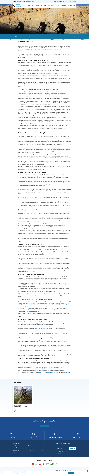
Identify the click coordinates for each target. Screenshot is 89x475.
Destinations (17, 36)
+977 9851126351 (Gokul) (33, 437)
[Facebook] (57, 453)
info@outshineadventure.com (55, 437)
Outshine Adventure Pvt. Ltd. (62, 470)
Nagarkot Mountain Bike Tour (20, 406)
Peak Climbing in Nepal (64, 326)
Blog (14, 452)
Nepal (21, 36)
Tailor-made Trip (16, 450)
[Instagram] (61, 453)
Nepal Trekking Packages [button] (49, 5)
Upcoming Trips (15, 447)
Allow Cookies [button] (71, 473)
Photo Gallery (30, 447)
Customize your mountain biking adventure (46, 372)
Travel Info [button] (58, 5)
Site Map (29, 452)
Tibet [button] (33, 5)
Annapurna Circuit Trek (56, 289)
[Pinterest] (65, 453)
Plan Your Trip (43, 426)
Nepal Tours (37, 331)
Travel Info (43, 445)
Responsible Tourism (26, 236)
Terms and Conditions (31, 450)
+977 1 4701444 (11, 437)
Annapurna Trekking (27, 308)
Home (13, 36)
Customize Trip (44, 448)
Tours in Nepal (25, 36)
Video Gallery (44, 447)
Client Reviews (15, 448)
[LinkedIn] (63, 453)
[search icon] (74, 5)
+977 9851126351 (64, 1)
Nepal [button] (29, 5)
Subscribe (72, 448)
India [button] (41, 5)
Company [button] (64, 5)
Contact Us (70, 5)
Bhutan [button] (37, 5)
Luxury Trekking (38, 328)
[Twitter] (59, 453)
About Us (29, 445)
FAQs (43, 450)
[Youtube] (67, 453)
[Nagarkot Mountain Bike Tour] (23, 395)
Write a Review (30, 448)
